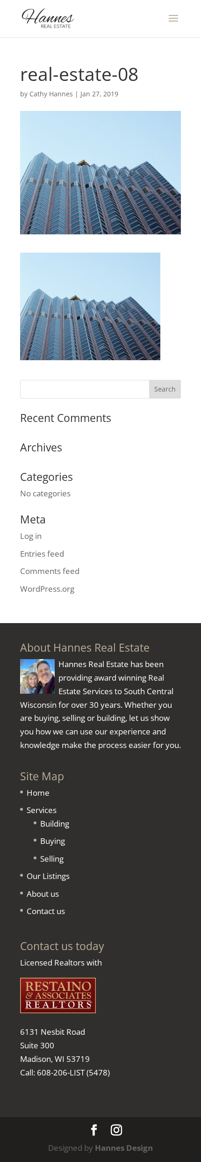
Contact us (46, 911)
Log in (31, 535)
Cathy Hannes (51, 93)
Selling (52, 858)
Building (54, 823)
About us (43, 893)
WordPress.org (47, 588)
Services (42, 810)
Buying (52, 840)
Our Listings (48, 876)
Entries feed (42, 553)
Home (38, 792)
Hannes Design (124, 1147)
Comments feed (49, 571)
